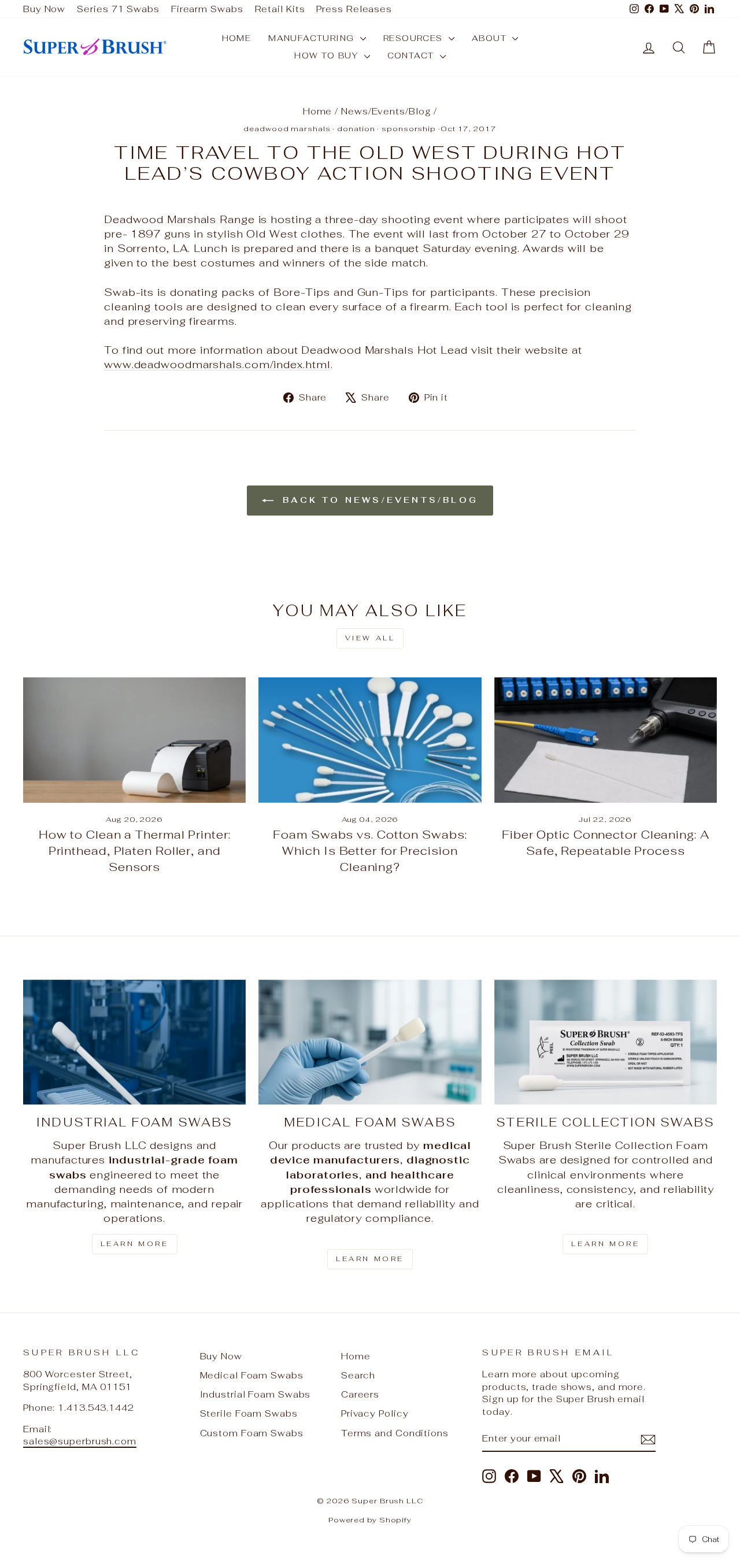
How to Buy (327, 55)
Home (236, 38)
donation (356, 129)
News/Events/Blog (386, 111)
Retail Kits (280, 8)
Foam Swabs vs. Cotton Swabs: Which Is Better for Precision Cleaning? (370, 850)
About (490, 38)
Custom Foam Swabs (252, 1433)
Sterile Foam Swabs (249, 1413)
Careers (360, 1394)
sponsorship (409, 129)
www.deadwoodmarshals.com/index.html (217, 364)
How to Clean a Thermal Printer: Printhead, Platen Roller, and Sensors (135, 850)
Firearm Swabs (207, 8)
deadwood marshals (286, 129)
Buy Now (44, 8)
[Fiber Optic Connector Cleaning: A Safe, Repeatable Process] (605, 740)
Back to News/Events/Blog (378, 500)
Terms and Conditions (395, 1433)
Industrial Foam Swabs (255, 1394)
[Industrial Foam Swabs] (134, 1042)
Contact (412, 55)
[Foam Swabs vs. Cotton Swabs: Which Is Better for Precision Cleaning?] (369, 740)
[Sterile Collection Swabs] (605, 1042)
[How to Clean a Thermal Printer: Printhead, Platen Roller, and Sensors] (134, 740)
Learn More (135, 1243)
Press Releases (354, 8)
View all (370, 638)
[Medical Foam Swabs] (369, 1042)
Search (358, 1375)
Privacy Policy (375, 1413)
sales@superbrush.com (79, 1441)
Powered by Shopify (370, 1520)
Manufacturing (312, 38)
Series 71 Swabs (118, 8)
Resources (414, 38)
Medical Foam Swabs (252, 1375)
